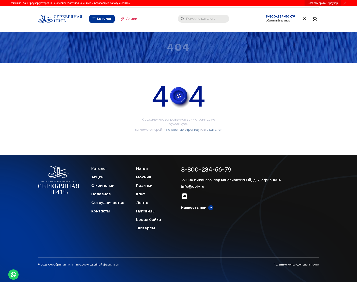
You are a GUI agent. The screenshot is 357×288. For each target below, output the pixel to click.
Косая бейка (148, 219)
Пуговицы (145, 211)
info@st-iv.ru (192, 186)
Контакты (100, 211)
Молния (143, 177)
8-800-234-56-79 (280, 16)
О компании (102, 185)
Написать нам (194, 208)
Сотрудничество (107, 202)
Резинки (144, 185)
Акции (131, 19)
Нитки (142, 168)
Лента (142, 202)
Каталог (104, 19)
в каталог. (214, 130)
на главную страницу (183, 130)
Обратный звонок (278, 20)
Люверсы (145, 228)
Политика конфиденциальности (296, 264)
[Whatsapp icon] (13, 274)
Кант (140, 194)
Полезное (101, 194)
